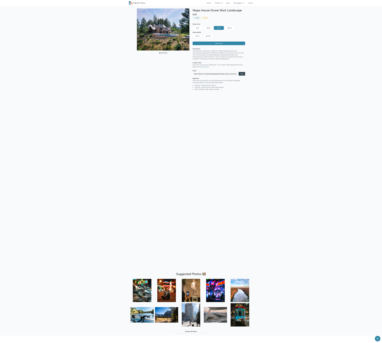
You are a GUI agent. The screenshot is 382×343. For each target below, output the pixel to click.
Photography (237, 3)
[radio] (197, 28)
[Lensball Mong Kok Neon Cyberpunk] (215, 290)
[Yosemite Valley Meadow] (166, 314)
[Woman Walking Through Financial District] (191, 314)
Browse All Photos (191, 331)
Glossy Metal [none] (197, 32)
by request (205, 67)
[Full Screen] (187, 11)
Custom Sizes (197, 63)
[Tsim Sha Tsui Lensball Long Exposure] (142, 290)
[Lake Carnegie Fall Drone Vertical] (239, 290)
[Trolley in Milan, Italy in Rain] (239, 314)
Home (209, 3)
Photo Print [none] (196, 24)
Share (194, 71)
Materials (196, 78)
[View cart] (377, 338)
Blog (227, 3)
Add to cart (219, 43)
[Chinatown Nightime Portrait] (166, 290)
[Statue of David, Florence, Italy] (191, 290)
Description (196, 49)
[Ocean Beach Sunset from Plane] (215, 314)
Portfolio (217, 3)
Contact (250, 3)
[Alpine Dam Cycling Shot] (142, 314)
